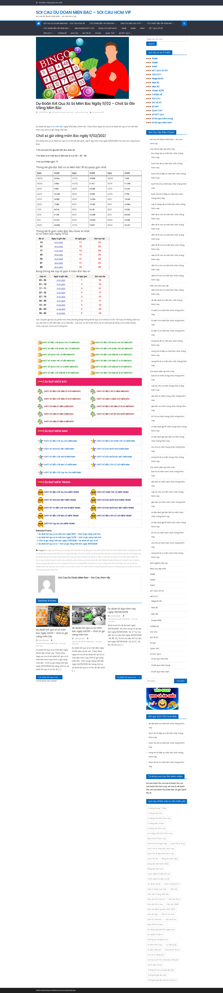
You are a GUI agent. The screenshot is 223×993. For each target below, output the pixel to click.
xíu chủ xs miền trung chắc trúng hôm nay (168, 449)
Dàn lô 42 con (168, 914)
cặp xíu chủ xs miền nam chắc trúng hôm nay (167, 494)
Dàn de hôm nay (155, 904)
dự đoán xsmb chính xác (54, 560)
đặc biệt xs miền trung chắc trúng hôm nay (168, 398)
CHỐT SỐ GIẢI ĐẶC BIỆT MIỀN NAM (59, 449)
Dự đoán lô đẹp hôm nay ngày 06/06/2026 (122, 610)
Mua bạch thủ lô (172, 949)
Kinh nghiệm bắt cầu (84, 28)
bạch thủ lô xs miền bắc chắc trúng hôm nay (169, 186)
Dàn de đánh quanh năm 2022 (161, 909)
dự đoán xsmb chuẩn (73, 560)
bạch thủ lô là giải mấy (157, 843)
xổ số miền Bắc (57, 126)
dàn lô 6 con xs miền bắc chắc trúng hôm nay (167, 277)
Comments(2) (98, 112)
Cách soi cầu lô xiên (113, 550)
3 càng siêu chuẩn (156, 823)
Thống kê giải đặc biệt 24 (103, 566)
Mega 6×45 (156, 601)
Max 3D (155, 82)
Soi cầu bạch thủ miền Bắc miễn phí (163, 960)
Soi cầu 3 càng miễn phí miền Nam (109, 563)
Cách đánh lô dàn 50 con (159, 874)
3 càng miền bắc (155, 813)
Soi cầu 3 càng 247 (62, 563)
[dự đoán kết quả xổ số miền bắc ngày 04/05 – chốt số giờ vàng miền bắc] (89, 615)
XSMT (142, 28)
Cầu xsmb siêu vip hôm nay (101, 23)
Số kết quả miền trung (162, 118)
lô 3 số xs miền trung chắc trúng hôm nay (167, 418)
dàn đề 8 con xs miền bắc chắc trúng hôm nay (167, 237)
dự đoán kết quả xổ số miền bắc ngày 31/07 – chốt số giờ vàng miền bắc (50, 677)
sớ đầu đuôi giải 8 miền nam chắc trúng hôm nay (168, 524)
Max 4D (156, 86)
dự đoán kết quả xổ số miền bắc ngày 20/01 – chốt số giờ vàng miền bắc (52, 633)
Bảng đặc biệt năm (170, 858)
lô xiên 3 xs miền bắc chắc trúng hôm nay (167, 322)
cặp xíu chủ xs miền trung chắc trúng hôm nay (167, 388)
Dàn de (174, 889)
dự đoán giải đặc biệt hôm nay (103, 553)
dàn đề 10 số (171, 919)
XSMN (133, 28)
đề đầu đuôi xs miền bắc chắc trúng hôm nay (166, 302)
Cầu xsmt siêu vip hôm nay (159, 23)
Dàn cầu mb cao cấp (131, 23)
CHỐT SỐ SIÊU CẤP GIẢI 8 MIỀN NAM (59, 456)
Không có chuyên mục (122, 560)
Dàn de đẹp (153, 914)
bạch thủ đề (153, 858)
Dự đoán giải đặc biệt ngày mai (128, 553)
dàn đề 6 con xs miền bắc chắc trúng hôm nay (167, 226)
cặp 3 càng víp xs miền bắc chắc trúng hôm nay (168, 206)
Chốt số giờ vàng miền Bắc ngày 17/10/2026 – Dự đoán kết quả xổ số (68, 540)
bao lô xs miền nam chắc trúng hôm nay (167, 473)
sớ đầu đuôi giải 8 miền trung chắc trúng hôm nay (168, 428)
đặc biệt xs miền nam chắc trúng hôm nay (168, 483)
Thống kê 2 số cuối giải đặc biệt (161, 970)
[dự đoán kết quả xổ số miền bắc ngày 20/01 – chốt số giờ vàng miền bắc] (53, 616)
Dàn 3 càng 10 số (172, 884)
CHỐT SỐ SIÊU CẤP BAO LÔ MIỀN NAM (60, 464)
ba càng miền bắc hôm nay (74, 550)
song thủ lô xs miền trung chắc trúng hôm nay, (167, 459)
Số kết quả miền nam (162, 122)
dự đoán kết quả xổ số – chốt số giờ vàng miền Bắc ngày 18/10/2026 (68, 544)
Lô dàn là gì (171, 944)
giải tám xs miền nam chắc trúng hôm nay (168, 504)
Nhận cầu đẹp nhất (108, 28)
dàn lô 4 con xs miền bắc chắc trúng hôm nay (167, 267)
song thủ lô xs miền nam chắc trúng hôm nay (167, 555)
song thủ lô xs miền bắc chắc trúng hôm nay (169, 363)
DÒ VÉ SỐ (87, 33)
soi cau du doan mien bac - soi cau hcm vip (70, 112)
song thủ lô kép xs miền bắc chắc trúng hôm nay (168, 353)
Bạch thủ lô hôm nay (157, 838)
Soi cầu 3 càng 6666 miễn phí (82, 563)
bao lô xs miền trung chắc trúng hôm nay (167, 377)
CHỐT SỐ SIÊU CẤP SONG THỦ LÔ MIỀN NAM (116, 441)
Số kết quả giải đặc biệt (45, 563)
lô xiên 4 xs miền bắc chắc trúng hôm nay (168, 332)
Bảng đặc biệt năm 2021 (95, 550)
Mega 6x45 (157, 78)
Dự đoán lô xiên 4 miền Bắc (99, 557)
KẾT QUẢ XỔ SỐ (156, 28)
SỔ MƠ (98, 33)
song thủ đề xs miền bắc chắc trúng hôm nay (166, 343)
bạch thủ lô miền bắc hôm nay (161, 848)
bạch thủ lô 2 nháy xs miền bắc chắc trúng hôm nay (167, 196)
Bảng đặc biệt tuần (155, 869)
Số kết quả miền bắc (159, 658)
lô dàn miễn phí (154, 949)
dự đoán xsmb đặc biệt (92, 560)
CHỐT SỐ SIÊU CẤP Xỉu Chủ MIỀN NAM (60, 441)
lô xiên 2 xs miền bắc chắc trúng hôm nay (167, 312)
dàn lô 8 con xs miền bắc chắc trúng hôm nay (167, 292)
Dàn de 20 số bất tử (156, 899)
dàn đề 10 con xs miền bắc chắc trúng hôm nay (167, 247)
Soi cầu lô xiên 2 (59, 566)
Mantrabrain (70, 990)
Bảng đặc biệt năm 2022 (158, 864)
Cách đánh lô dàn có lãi (158, 879)
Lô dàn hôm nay (155, 944)
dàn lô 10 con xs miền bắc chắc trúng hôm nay (167, 257)
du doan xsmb (84, 553)
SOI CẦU (74, 33)
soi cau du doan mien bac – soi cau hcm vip (83, 12)
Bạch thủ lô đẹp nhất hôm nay (161, 853)
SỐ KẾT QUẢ (124, 33)
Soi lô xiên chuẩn (73, 566)
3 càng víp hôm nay (53, 550)
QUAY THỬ (110, 33)
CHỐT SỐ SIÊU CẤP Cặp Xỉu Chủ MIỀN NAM (62, 472)
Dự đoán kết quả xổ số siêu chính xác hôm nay (54, 557)
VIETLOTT (47, 33)
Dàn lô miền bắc (155, 919)
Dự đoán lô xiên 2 (81, 557)
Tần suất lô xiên (87, 566)
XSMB (123, 28)
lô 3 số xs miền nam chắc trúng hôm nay (167, 534)
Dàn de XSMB (172, 904)
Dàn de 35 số (174, 899)
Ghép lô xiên (107, 560)
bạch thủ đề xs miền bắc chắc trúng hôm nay (166, 165)
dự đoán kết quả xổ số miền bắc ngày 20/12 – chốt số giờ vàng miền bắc (129, 677)
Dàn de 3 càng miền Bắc (67, 553)
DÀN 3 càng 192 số (129, 550)
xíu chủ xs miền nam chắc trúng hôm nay (168, 545)
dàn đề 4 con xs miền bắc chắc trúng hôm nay (167, 216)
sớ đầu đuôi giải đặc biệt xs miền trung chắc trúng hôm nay (167, 439)
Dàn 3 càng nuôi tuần (157, 889)
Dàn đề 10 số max (155, 924)
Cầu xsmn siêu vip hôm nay (56, 28)
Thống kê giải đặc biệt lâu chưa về (127, 566)
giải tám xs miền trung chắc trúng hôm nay (168, 408)
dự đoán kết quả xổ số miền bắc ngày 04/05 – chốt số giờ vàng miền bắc (88, 631)
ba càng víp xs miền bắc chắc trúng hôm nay (167, 155)
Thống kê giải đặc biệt (157, 975)
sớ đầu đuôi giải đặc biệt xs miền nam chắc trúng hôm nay (167, 514)
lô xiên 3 (136, 560)
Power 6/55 (158, 90)
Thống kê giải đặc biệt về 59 (47, 570)
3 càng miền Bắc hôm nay (159, 818)
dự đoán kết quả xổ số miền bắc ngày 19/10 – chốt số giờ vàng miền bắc (70, 534)
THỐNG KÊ (62, 33)
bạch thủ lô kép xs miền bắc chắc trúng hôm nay (168, 175)
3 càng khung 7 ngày (157, 808)
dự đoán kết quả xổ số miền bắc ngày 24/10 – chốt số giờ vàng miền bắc (70, 537)
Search (151, 43)
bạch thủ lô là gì (178, 843)
